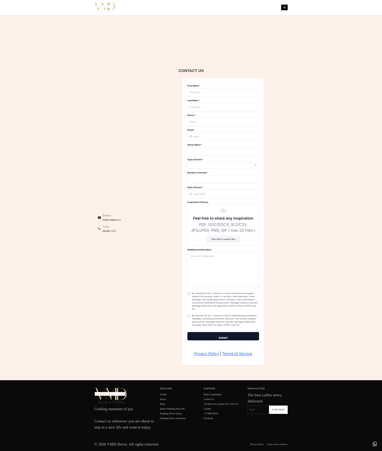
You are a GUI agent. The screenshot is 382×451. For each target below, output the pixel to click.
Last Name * (193, 100)
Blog (162, 404)
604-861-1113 (109, 231)
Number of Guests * (197, 172)
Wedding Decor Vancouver (173, 418)
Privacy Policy (206, 353)
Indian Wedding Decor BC (172, 408)
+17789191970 (211, 413)
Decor (163, 399)
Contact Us (209, 399)
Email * (191, 130)
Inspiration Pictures (197, 202)
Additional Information (199, 249)
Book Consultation (212, 394)
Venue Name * (194, 144)
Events (163, 394)
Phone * (191, 115)
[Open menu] (284, 7)
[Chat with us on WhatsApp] (375, 444)
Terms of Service (237, 353)
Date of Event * (195, 187)
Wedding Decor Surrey (171, 413)
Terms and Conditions (277, 444)
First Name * (193, 85)
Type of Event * (195, 159)
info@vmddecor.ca (112, 220)
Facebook (208, 418)
